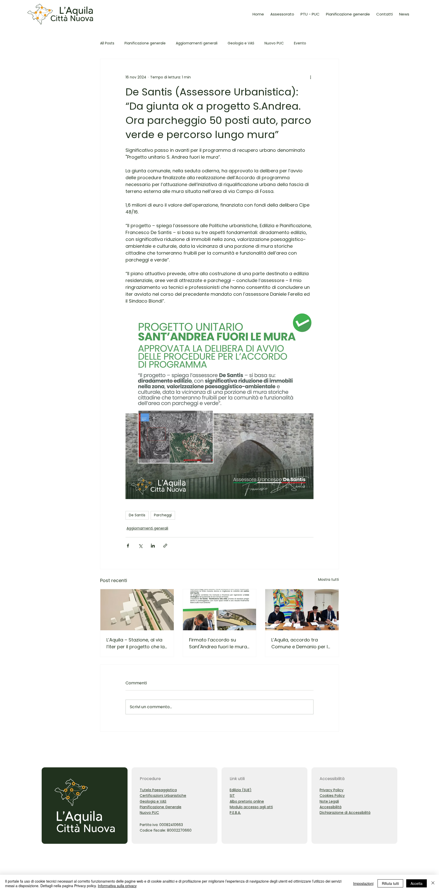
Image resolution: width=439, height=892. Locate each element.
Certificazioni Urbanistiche (163, 795)
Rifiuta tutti (390, 883)
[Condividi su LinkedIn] (152, 545)
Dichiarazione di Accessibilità (345, 812)
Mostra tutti (328, 579)
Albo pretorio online (247, 801)
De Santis (137, 515)
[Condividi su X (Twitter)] (140, 545)
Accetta (416, 883)
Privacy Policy (331, 789)
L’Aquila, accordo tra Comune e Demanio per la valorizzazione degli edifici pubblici (301, 643)
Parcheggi (163, 515)
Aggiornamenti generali (196, 43)
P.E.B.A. (235, 812)
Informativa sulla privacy (117, 885)
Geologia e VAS (241, 43)
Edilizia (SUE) (241, 789)
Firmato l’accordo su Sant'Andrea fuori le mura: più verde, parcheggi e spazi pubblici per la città (218, 643)
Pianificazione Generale (160, 807)
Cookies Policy (332, 795)
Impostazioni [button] (363, 883)
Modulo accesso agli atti (251, 807)
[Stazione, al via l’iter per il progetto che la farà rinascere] (137, 609)
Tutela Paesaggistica (158, 789)
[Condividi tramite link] (165, 545)
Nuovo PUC (274, 43)
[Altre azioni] (310, 77)
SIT (232, 795)
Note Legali (329, 801)
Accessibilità (330, 807)
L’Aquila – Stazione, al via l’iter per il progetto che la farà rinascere (135, 643)
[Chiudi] (433, 883)
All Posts (107, 43)
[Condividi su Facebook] (128, 545)
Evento (300, 43)
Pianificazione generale (145, 43)
